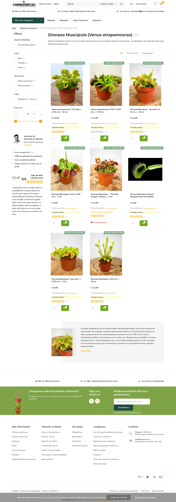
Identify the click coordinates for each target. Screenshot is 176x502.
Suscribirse (123, 407)
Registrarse (77, 432)
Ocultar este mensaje (118, 497)
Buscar (121, 3)
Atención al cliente (49, 441)
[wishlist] (155, 4)
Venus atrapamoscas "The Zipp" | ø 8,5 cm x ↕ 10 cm (66, 110)
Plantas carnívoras (20, 436)
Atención (97, 20)
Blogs (56, 4)
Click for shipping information (102, 212)
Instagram (97, 401)
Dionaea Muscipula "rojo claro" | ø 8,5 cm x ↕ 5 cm (66, 280)
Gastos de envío (71, 123)
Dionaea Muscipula (27, 45)
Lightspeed (35, 491)
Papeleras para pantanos (104, 441)
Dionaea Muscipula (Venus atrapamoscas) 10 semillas (142, 195)
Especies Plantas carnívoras (24, 459)
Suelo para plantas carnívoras (106, 459)
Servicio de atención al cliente (151, 11)
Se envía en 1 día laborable (131, 11)
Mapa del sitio (47, 459)
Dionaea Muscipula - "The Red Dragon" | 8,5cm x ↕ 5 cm (104, 195)
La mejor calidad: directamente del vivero (78, 11)
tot (27, 114)
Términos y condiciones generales (124, 491)
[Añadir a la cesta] (65, 138)
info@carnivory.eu (142, 439)
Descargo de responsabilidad (54, 455)
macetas (97, 455)
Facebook (91, 401)
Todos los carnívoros (28, 28)
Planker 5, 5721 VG (143, 432)
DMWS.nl (54, 491)
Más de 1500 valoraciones (25, 11)
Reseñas (64, 20)
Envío (14, 446)
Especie (51, 20)
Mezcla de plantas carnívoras (105, 446)
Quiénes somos (48, 436)
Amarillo (23, 63)
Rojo (21, 58)
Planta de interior (26, 81)
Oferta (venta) (99, 450)
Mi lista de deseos (80, 446)
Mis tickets (76, 441)
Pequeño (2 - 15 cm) (28, 99)
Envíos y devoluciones (50, 432)
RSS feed (145, 491)
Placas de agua (100, 464)
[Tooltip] (32, 152)
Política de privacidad (50, 450)
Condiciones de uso (49, 446)
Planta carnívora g (20, 432)
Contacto (28, 145)
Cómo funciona (80, 20)
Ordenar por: (133, 53)
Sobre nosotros (45, 4)
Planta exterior (25, 85)
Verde (22, 67)
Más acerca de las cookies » (146, 497)
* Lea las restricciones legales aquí (127, 412)
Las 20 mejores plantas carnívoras (108, 432)
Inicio (14, 28)
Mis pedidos (77, 436)
